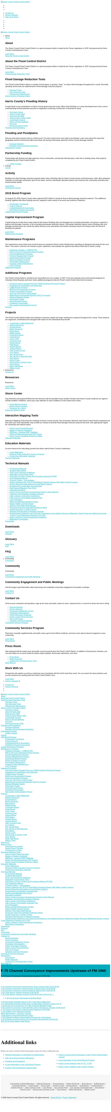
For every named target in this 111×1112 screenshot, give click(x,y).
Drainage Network (12, 727)
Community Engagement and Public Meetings (18, 934)
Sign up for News (11, 17)
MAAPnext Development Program (18, 776)
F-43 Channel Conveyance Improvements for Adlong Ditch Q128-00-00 (28, 990)
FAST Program (11, 766)
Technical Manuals (8, 872)
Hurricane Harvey (12, 710)
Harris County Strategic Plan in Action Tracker (76, 1067)
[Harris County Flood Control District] (15, 2)
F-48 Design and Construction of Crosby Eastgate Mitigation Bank (26, 1006)
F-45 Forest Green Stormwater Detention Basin (23, 998)
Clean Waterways (12, 866)
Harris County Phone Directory (17, 948)
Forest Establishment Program (17, 755)
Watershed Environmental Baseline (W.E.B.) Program (25, 782)
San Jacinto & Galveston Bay (16, 829)
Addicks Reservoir (12, 798)
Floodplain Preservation (14, 790)
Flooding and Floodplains (11, 725)
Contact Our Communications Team (19, 961)
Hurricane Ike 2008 (12, 714)
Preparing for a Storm (13, 850)
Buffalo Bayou (10, 805)
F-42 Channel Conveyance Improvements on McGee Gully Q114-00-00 (28, 989)
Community (5, 932)
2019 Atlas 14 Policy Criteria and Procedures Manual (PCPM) (28, 881)
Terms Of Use (56, 1097)
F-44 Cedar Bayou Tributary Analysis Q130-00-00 (20, 992)
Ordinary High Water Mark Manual (18, 911)
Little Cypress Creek (13, 823)
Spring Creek (10, 833)
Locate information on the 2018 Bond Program (23, 1065)
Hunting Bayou (11, 819)
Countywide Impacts (13, 718)
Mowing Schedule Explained (16, 856)
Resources (5, 842)
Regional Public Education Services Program (22, 868)
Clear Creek (10, 811)
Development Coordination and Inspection (21, 772)
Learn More (9, 54)
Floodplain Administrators (15, 944)
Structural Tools (11, 702)
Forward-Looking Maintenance (17, 764)
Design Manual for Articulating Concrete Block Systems (26, 889)
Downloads (5, 926)
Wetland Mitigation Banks (15, 784)
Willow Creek (10, 840)
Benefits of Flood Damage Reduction (19, 729)
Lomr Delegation (11, 905)
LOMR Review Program (14, 774)
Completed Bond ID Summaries (17, 743)
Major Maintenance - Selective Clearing (16, 1013)
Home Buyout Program (14, 788)
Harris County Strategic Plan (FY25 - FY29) (75, 1063)
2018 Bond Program (8, 737)
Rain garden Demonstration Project (18, 792)
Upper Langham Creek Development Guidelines (23, 922)
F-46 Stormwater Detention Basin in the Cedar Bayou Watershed (25, 1002)
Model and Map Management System (19, 907)
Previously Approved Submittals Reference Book (24, 913)
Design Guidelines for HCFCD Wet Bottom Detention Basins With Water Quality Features (39, 887)
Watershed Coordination (14, 924)
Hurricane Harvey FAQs (14, 723)
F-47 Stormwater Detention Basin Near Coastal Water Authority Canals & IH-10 (31, 1004)
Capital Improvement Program (12, 747)
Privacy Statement (69, 1097)
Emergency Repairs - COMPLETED (19, 751)
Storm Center (6, 844)
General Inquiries (11, 938)
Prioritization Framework (14, 739)
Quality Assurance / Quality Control (18, 915)
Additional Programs (9, 768)
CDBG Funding (11, 733)
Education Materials (8, 864)
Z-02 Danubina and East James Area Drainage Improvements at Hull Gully (29, 1019)
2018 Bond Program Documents (17, 745)
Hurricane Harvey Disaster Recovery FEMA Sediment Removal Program (33, 770)
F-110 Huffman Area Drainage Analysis (16, 1012)
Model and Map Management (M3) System (21, 860)
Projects (4, 794)
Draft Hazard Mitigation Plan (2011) (18, 893)
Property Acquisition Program (16, 778)
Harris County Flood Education (17, 854)
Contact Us (9, 13)
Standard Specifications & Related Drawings (22, 917)
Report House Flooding (14, 848)
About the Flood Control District (13, 698)
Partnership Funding (9, 731)
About (3, 696)
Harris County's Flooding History (13, 708)
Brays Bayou (10, 803)
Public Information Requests (16, 946)
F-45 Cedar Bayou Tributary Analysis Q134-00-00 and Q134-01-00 (26, 994)
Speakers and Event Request (16, 952)
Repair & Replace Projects (15, 760)
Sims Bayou (10, 831)
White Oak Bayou (12, 839)
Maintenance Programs (10, 749)
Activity (3, 735)
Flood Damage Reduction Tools (13, 700)
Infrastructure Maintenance (15, 706)
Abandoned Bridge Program (16, 759)
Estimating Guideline (13, 895)
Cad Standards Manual (14, 883)
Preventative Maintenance (15, 762)
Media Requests (11, 959)
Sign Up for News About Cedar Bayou (15, 1021)
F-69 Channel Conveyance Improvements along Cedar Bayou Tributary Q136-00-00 (33, 1008)
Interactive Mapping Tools (10, 852)
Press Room (5, 956)
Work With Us (6, 963)
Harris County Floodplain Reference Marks (21, 862)
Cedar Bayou (10, 809)
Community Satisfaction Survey (17, 942)
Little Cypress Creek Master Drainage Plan (21, 903)
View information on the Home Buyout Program (77, 1060)
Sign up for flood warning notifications (19, 1058)
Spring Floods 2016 (12, 712)
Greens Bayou (10, 815)
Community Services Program (12, 954)
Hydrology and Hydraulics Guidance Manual (22, 899)
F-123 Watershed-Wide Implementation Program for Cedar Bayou (26, 1017)
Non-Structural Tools (13, 704)
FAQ (2, 930)
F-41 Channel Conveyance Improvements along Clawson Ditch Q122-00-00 (30, 987)
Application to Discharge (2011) (17, 879)
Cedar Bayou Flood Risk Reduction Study (17, 1015)
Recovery (9, 721)
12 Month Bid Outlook (13, 876)
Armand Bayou (11, 800)
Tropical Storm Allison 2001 (15, 716)
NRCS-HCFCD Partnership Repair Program (22, 753)
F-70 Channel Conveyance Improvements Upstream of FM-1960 (25, 1010)
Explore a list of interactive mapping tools (21, 1068)
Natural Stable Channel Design (17, 909)
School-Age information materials (18, 870)
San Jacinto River (12, 827)
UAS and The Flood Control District (18, 780)
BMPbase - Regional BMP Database (19, 858)
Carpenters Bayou (12, 807)
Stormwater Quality (12, 786)
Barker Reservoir (11, 801)
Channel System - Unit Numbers (17, 885)
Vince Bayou (10, 837)
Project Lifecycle (11, 741)
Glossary (4, 928)
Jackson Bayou (11, 821)
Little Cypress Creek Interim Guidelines (20, 901)
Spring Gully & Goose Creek (16, 835)
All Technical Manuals (13, 874)
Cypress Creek (11, 813)
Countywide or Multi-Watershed (17, 796)
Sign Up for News (12, 950)
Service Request (11, 15)
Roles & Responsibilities (14, 720)
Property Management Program (17, 757)
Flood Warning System (14, 846)
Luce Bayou (9, 825)
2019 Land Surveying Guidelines (17, 878)
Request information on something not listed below (24, 1055)
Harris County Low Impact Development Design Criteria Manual (29, 897)
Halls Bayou (10, 817)
